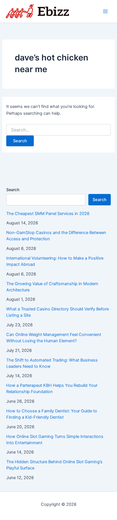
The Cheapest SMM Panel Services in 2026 (47, 213)
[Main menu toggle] (105, 11)
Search (12, 189)
